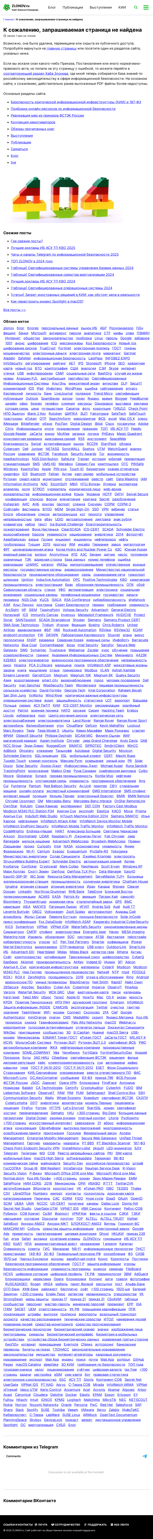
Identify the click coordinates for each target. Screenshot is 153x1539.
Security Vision (15, 1173)
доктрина (44, 605)
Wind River (54, 695)
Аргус (61, 1385)
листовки (85, 937)
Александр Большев (84, 831)
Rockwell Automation (79, 630)
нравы (8, 378)
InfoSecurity (13, 363)
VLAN (104, 670)
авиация (89, 897)
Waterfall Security (32, 992)
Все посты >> (14, 310)
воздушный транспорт (118, 1314)
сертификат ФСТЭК (117, 1098)
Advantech (99, 610)
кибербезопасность (109, 600)
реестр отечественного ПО (109, 1073)
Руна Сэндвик (85, 771)
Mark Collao (69, 866)
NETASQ (52, 449)
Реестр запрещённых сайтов (81, 1153)
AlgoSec (27, 987)
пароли (75, 333)
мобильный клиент (85, 756)
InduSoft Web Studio (41, 816)
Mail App (52, 1359)
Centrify (71, 1088)
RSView (105, 630)
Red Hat (106, 1405)
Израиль (35, 937)
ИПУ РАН (62, 1002)
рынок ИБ (89, 328)
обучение (119, 650)
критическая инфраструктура (53, 967)
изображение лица (127, 1329)
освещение (94, 761)
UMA (30, 1203)
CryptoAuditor (92, 1088)
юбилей (115, 459)
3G (68, 1032)
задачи (25, 1375)
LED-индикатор (119, 1148)
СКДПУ (142, 1098)
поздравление (68, 429)
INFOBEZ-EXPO (117, 358)
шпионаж (11, 580)
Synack (41, 776)
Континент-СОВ (109, 1380)
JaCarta (35, 434)
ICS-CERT (91, 529)
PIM (70, 1093)
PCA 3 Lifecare (40, 665)
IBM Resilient (50, 1168)
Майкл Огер (61, 771)
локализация (14, 1314)
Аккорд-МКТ (57, 1224)
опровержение (72, 1073)
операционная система (22, 700)
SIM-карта (123, 1153)
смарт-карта (29, 479)
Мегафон (66, 464)
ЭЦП (84, 414)
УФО (61, 590)
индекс (67, 1359)
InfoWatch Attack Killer (59, 821)
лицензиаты (124, 1103)
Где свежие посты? (27, 241)
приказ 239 (136, 1234)
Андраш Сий (125, 912)
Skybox (35, 1420)
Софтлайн (11, 509)
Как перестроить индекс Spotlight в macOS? (47, 301)
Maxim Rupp (125, 756)
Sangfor (107, 645)
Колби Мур (104, 776)
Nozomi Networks (44, 1405)
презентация (134, 459)
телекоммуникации (19, 897)
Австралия (115, 937)
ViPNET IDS (69, 1208)
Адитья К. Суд (14, 967)
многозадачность (117, 1128)
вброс (109, 1123)
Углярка (109, 484)
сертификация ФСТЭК (89, 1058)
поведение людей (17, 1324)
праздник (90, 429)
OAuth (123, 1198)
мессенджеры (71, 343)
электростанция (48, 585)
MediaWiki (81, 1017)
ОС (23, 1425)
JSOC (35, 1083)
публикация (13, 398)
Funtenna (18, 786)
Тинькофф (64, 751)
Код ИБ (142, 1017)
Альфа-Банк (135, 1284)
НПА (28, 1244)
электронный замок (112, 1229)
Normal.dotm (13, 1178)
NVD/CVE (123, 615)
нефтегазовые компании (80, 1047)
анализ (135, 449)
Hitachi (21, 1400)
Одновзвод (104, 403)
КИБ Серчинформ (42, 1073)
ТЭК (28, 559)
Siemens (94, 620)
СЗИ (102, 368)
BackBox (44, 987)
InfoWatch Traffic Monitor (127, 826)
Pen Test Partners (74, 942)
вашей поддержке (84, 1530)
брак (69, 585)
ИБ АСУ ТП (119, 429)
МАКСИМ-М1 (14, 1229)
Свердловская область (22, 590)
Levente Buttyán (16, 912)
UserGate (10, 1385)
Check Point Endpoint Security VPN (31, 1148)
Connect (74, 1012)
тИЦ (70, 1113)
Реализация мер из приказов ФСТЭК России (47, 115)
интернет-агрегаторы (75, 1354)
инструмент (97, 439)
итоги (49, 429)
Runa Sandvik (136, 766)
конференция (16, 499)
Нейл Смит (134, 982)
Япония (118, 886)
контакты (73, 1193)
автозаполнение (79, 519)
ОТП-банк (11, 1289)
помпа (79, 665)
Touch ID (76, 469)
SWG (24, 650)
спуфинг (46, 932)
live (13, 162)
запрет (87, 1420)
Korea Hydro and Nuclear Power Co (84, 549)
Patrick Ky (71, 897)
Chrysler (73, 741)
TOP (79, 1219)
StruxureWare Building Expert (26, 861)
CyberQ (138, 957)
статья (133, 509)
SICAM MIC (84, 736)
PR (130, 761)
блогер (33, 328)
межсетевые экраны (131, 665)
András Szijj (101, 907)
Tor (101, 454)
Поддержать (97, 1524)
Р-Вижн (35, 1173)
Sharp (8, 1410)
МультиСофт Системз (33, 1042)
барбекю (10, 962)
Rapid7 (116, 982)
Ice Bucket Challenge (66, 524)
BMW (121, 796)
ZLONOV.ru (25, 7)
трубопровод (14, 544)
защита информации (104, 1264)
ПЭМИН (143, 333)
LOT (108, 700)
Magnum (61, 675)
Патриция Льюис (63, 907)
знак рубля (122, 519)
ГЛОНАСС (61, 1349)
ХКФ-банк (30, 1289)
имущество (45, 1354)
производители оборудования (54, 575)
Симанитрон (13, 932)
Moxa (128, 811)
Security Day (73, 1163)
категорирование (17, 1198)
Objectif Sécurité (29, 736)
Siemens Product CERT (122, 620)
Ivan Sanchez (29, 685)
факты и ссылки (103, 1214)
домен (109, 1108)
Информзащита (29, 429)
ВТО (38, 368)
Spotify (32, 1410)
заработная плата (80, 1259)
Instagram (11, 504)
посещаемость (60, 977)
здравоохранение (78, 570)
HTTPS (54, 1108)
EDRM (67, 1198)
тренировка (72, 670)
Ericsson (124, 1395)
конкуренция (25, 1128)
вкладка (40, 1239)
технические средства (82, 1319)
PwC (93, 1405)
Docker (71, 1395)
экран (121, 997)
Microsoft (38, 333)
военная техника (44, 710)
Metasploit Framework (95, 615)
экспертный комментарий (67, 791)
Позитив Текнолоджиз (33, 1002)
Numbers (40, 1193)
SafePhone (12, 1183)
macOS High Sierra (49, 1158)
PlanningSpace (15, 1420)
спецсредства (125, 1294)
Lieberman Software (19, 1093)
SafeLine (68, 459)
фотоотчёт (134, 534)
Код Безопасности (101, 343)
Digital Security (104, 751)
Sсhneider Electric (66, 861)
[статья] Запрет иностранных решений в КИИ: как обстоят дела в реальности (75, 295)
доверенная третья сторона (125, 1339)
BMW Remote (138, 796)
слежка (79, 504)
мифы (118, 333)
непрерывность (134, 660)
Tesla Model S (48, 731)
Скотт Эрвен (38, 871)
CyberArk (113, 1088)
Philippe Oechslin (58, 736)
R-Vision (129, 1168)
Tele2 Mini (30, 997)
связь (86, 575)
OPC (76, 580)
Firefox (27, 1108)
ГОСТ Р (78, 1264)
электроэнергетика (54, 720)
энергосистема (67, 932)
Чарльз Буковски (34, 1259)
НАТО (65, 710)
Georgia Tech (74, 690)
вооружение (38, 771)
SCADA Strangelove (54, 620)
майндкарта (50, 1163)
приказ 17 (59, 1299)
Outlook (32, 398)
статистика (93, 700)
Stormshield (27, 836)
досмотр (10, 1319)
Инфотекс (54, 388)
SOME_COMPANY (36, 1053)
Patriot (23, 710)
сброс (46, 997)
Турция (34, 544)
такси (116, 992)
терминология (109, 1274)
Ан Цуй (85, 786)
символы (36, 1334)
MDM (59, 509)
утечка (8, 373)
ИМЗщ (62, 564)
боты (26, 1058)
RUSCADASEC (16, 1284)
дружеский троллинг (90, 1002)
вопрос (41, 554)
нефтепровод (105, 539)
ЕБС (62, 1380)
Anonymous (58, 554)
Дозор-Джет (51, 766)
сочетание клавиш (65, 1239)
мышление (38, 670)
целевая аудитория (80, 1234)
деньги (132, 595)
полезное (83, 393)
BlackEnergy (80, 982)
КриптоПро (30, 469)
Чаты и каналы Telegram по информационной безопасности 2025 (65, 254)
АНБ (35, 504)
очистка (117, 1007)
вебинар (118, 509)
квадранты (52, 1143)
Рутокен (10, 479)
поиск (81, 1359)
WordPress (73, 388)
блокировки (76, 1279)
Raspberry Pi (62, 836)
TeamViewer (31, 1012)
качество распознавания (41, 1319)
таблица (131, 1299)
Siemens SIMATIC (124, 816)
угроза (44, 942)
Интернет (13, 338)
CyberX (108, 967)
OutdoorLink (116, 947)
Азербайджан (14, 539)
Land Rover (82, 720)
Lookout (133, 725)
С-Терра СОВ (79, 1385)
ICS (25, 615)
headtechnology (16, 459)
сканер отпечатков (123, 469)
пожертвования (16, 529)
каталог (47, 564)
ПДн (139, 328)
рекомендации (107, 705)
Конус (103, 1259)
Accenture (72, 1390)
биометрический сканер (74, 1329)
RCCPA (92, 444)
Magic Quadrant (129, 434)
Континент (112, 1208)
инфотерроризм (40, 373)
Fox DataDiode (50, 922)
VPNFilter (79, 1214)
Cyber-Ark (62, 987)
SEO (121, 363)
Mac (100, 997)
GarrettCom (41, 675)
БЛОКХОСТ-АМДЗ (86, 1224)
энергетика (103, 534)
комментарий (14, 388)
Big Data (109, 1113)
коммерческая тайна (20, 1163)
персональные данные (59, 328)
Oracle (66, 1405)
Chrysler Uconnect (20, 801)
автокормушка (65, 514)
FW (40, 635)
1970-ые (10, 1259)
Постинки (140, 1259)
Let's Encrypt (73, 1108)
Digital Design (81, 424)
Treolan (83, 459)
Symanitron (25, 927)
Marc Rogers (13, 731)
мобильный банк (17, 1158)
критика (89, 499)
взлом (67, 398)
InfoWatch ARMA (120, 1385)
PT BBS (88, 1143)
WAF (126, 736)
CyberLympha (16, 1103)
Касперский (13, 393)
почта (93, 1359)
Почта (42, 1524)
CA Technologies (49, 1088)
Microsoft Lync (15, 1078)
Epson (110, 1395)
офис (24, 403)
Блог (52, 7)
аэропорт (122, 700)
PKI (110, 1153)
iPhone (109, 363)
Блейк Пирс (55, 1294)
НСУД (8, 1274)
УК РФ (74, 1309)
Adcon (130, 962)
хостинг (9, 1113)
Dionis (88, 1380)
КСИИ (138, 630)
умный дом (115, 761)
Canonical (23, 1395)
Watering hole (14, 937)
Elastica (103, 811)
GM (40, 801)
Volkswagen (53, 912)
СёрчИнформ (50, 1128)
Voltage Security (75, 610)
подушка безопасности (98, 917)
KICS (9, 927)
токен (80, 398)
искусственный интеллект (50, 1123)
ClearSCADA (71, 529)
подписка (68, 1314)
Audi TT (129, 907)
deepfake (51, 1364)
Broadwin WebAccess (108, 841)
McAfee (63, 434)
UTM (101, 449)
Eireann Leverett (16, 675)
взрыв (34, 539)
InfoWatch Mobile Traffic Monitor (77, 826)
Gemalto (57, 1113)
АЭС (118, 549)
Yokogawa (119, 851)
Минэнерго (124, 655)
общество (32, 338)
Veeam (73, 1410)
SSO (95, 509)
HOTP (107, 494)
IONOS (46, 1400)
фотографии (140, 1279)
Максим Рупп (71, 761)
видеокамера (46, 947)
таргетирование (49, 1234)
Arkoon (9, 836)
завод (116, 544)
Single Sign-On (77, 509)
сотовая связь (16, 409)
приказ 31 (96, 1299)
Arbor (142, 1390)
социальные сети (80, 373)
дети (109, 1279)
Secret (104, 499)
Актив (67, 474)
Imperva (98, 987)
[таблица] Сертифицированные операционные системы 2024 (61, 288)
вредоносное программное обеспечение (85, 660)
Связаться (19, 149)
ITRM (7, 1309)
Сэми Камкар (46, 806)
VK (79, 1188)
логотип (66, 1219)
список (44, 514)
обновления (55, 937)
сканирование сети (109, 575)
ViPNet (42, 927)
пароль (112, 338)
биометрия (95, 469)
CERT (108, 756)
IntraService (72, 1168)
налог (39, 1369)
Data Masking (127, 479)
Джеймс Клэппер (97, 856)
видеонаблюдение (76, 680)
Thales (136, 1188)
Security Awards (83, 454)
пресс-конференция (19, 922)
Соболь (33, 1229)
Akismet (27, 962)
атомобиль (12, 917)
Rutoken (55, 414)
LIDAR (44, 836)
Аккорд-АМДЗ (32, 1224)
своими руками (62, 1118)
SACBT (20, 1309)
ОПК (130, 585)
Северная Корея (70, 640)
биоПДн (11, 1344)
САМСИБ (60, 1007)
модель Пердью (98, 1103)
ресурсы (85, 403)
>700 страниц (14, 1123)
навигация (11, 907)
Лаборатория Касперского (83, 635)
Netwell (103, 972)
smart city (50, 680)
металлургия (134, 544)
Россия (9, 454)
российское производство (108, 1163)
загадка (78, 434)
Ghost (104, 1234)
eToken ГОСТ (91, 1037)
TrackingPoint (14, 771)
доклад (48, 504)
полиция (40, 796)
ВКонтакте (41, 1188)
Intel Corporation (101, 690)
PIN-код (60, 469)
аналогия (88, 368)
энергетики (49, 1103)
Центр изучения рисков (68, 715)
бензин (95, 554)
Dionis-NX (130, 1203)
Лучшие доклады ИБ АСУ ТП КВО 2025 (43, 248)
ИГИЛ (84, 907)
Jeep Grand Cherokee (100, 741)
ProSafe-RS (99, 851)
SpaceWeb (118, 439)
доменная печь (61, 902)
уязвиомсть (79, 781)
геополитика (13, 640)
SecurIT (136, 383)
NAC (44, 484)
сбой (141, 585)
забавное (141, 338)
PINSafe (137, 464)
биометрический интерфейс (70, 1334)
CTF (107, 333)
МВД (74, 484)
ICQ (54, 343)
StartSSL (94, 1108)
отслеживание (77, 479)
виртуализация (40, 1425)
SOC (70, 937)
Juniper (37, 449)
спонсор (36, 499)
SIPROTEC (93, 746)
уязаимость (112, 846)
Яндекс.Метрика (119, 1017)
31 (99, 1123)
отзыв (55, 670)
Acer (86, 1390)
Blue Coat (29, 645)
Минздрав (61, 1249)
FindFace (109, 1083)
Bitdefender (30, 424)
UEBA (19, 1203)
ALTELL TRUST (112, 1219)
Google (126, 338)
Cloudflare (74, 725)
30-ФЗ (49, 1254)
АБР (103, 328)
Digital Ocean (36, 1118)
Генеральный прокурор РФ (79, 1254)
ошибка (91, 388)
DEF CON (92, 806)
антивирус (57, 333)
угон (60, 725)
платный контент (92, 1118)
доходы (57, 1259)
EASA (56, 897)
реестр (97, 479)
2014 (120, 534)
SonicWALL (71, 449)
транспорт (136, 575)
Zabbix (114, 1410)
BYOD (47, 509)
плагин (54, 1017)
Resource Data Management (70, 876)
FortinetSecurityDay (116, 1053)
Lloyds (8, 715)
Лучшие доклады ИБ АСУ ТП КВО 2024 (43, 281)
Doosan (9, 892)
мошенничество (16, 353)
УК (141, 1294)
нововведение (14, 1359)
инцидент (63, 539)
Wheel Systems (69, 1098)
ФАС (137, 1073)
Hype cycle (94, 1198)
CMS (67, 1017)
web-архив (112, 489)
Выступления (101, 7)
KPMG (59, 1400)
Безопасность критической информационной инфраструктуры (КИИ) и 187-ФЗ (76, 102)
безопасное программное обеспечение (37, 1264)
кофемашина (117, 942)
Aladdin (9, 358)
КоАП (17, 1244)
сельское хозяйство (20, 690)
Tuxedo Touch (14, 761)
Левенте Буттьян (62, 917)
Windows (10, 469)
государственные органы (41, 570)
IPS (80, 363)
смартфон (11, 474)
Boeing (94, 625)
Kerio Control (50, 1390)
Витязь (109, 1224)
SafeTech (118, 414)
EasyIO (129, 871)
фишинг (9, 333)
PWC (142, 1042)
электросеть (124, 856)
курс (105, 650)
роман (84, 1178)
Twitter (102, 1007)
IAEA (26, 907)
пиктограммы (14, 1334)
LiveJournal (63, 393)
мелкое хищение (36, 841)
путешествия (52, 409)
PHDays (108, 434)
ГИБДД (119, 409)
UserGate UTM (45, 1208)
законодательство (58, 338)
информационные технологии (108, 1249)
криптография (56, 368)
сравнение (26, 454)
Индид (109, 962)
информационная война (51, 494)
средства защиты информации (68, 1229)
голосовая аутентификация (50, 1027)
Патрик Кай (108, 897)
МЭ (42, 1153)
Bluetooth (38, 474)
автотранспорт (100, 912)
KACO (116, 811)
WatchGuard (117, 449)
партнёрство (78, 378)
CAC (56, 1198)
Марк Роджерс (117, 731)
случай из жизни (128, 373)
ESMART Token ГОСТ (60, 1037)
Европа (38, 534)
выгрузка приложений (82, 1128)
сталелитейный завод (94, 902)
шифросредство (115, 957)
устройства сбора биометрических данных (63, 1339)
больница (135, 876)
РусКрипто (130, 1118)
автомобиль (13, 725)
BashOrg (105, 373)
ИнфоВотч (121, 640)
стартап (138, 731)
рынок (79, 444)
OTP (43, 419)
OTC (124, 464)
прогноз (59, 544)
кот (82, 514)
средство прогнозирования (98, 1324)
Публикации (73, 7)
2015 (46, 544)
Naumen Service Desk (102, 1168)
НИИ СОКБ (32, 1183)
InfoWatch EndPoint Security (26, 826)
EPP (130, 1304)
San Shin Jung (14, 695)
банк (48, 393)
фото (86, 409)
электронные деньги (50, 353)
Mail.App (107, 1359)
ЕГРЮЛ (38, 489)
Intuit (34, 1400)
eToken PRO (93, 1188)
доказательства (16, 494)
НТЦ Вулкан (90, 484)
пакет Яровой (82, 1284)
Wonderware (86, 685)
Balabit (27, 1088)
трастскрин (12, 419)
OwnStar (10, 806)
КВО (123, 580)
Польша (9, 705)
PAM (61, 1093)
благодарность (15, 444)
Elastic (85, 1395)
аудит (49, 700)
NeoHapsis (89, 866)
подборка (84, 338)
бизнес (36, 403)
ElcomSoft (59, 484)
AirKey (79, 962)
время (107, 398)
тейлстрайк (136, 937)
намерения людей (131, 1319)
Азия (7, 680)
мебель (61, 1284)
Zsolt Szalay (75, 912)
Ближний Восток (119, 892)
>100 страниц (102, 1289)
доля (26, 489)
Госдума (74, 1133)
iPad (40, 388)
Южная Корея (135, 549)
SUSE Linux (71, 1415)
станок (50, 590)
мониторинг (52, 479)
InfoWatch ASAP (78, 922)
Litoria (113, 1118)
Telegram (10, 1153)
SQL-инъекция (46, 756)
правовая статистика (110, 1375)
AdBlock (9, 751)
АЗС (83, 554)
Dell (25, 449)
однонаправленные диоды (125, 927)
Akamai (113, 1390)
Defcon (91, 725)
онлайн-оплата (31, 791)
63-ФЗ (87, 1078)
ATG (74, 554)
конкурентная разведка (22, 439)
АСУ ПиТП (42, 705)
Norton (21, 1405)
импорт (56, 1193)
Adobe (143, 424)
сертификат (126, 1108)
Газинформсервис (54, 1022)
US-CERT (57, 1203)
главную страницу (62, 48)
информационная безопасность (60, 358)
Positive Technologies (100, 580)
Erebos (132, 710)
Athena (122, 952)
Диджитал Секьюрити (126, 1027)
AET (72, 363)
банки (23, 333)
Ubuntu (68, 731)
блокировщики (17, 1279)
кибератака (25, 715)
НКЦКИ (118, 1234)
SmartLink (137, 947)
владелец (11, 489)
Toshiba (58, 1410)
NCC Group (12, 746)
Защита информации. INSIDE (26, 1007)
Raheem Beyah (130, 690)
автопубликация (16, 1188)
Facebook (60, 454)
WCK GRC (56, 992)
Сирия (93, 710)
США (74, 368)
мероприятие (85, 419)
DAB (143, 741)
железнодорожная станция (25, 881)
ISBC (110, 1188)
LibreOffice (21, 1193)
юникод (99, 1269)
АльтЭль (59, 383)
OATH (119, 494)
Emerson (117, 1002)
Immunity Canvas (44, 615)
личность (33, 393)
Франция (78, 625)
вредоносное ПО (19, 982)
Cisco (109, 424)
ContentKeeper (52, 645)
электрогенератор (34, 660)
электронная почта (85, 353)
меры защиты (37, 1299)
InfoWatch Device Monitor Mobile (106, 821)
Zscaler (93, 650)
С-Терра (36, 1415)
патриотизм (13, 1118)
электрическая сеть (106, 715)
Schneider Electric (130, 529)
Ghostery (26, 751)
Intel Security (88, 645)
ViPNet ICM (59, 927)
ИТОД (109, 1319)
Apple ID (73, 997)
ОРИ (81, 1183)
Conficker (29, 866)
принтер (100, 786)
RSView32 (122, 630)
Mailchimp (92, 1400)
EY (136, 1395)
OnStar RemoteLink (129, 801)
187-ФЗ (139, 1143)
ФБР (47, 630)
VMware (87, 1410)
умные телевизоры (51, 982)
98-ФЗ (119, 1158)
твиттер (133, 1007)
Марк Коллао (14, 871)
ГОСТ (116, 348)
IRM (72, 544)
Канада (104, 886)
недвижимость (98, 1294)
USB (20, 373)
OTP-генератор (72, 947)
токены (130, 348)
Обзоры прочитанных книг (32, 129)
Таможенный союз (84, 957)
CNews (86, 1344)
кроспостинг (63, 1188)
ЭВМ (127, 1274)
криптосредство (28, 957)
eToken (31, 419)
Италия (63, 625)
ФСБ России (126, 1078)
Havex (114, 932)
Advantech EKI (22, 952)
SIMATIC (75, 746)
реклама (141, 403)
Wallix (49, 1098)
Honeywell (11, 615)
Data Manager (110, 871)
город (98, 680)
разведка (46, 640)
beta (38, 519)
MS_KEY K (138, 1037)
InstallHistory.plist (76, 1148)
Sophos (88, 449)
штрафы (34, 1314)
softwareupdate (79, 1158)
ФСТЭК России (15, 1083)
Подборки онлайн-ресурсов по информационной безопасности (63, 109)
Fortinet (64, 348)
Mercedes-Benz (58, 801)
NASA (68, 846)
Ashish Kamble (123, 670)
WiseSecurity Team (58, 685)
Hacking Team (113, 710)
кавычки (10, 1068)
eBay (48, 519)
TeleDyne (94, 892)
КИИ (122, 7)
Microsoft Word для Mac (116, 1173)
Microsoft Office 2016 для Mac (69, 1173)
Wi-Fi (30, 851)
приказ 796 (104, 1078)
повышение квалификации (104, 1309)
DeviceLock (53, 1420)
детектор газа (102, 952)
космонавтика (87, 846)
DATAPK (52, 635)
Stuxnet (114, 635)
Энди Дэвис (34, 746)
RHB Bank (77, 892)
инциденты (83, 539)
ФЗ (130, 1254)
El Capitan (82, 1032)
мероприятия (14, 1027)
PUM (80, 1093)
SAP (138, 1405)
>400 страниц (65, 1178)
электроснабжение (19, 720)
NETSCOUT (138, 1400)
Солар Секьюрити (65, 856)
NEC (122, 1400)
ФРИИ (8, 736)
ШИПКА (71, 414)
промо (29, 846)
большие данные (132, 1113)
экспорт (36, 1359)
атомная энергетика (67, 886)
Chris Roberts (113, 625)
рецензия (117, 1058)
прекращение (50, 1344)
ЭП (120, 962)
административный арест (56, 1244)
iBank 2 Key (36, 414)
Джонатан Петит (88, 836)
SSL (64, 756)
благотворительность (104, 524)
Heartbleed (46, 952)
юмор (49, 434)
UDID (59, 519)
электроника (107, 590)
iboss (71, 645)
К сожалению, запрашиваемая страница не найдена (72, 30)
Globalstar (24, 776)
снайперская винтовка (117, 771)
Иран (91, 886)
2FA (106, 1012)
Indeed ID (94, 962)
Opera (58, 1279)
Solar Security (27, 766)
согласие (31, 1219)
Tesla (30, 731)
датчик (109, 554)
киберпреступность (19, 942)
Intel (57, 846)
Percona (80, 1405)
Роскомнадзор (121, 328)
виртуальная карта (93, 992)
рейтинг (59, 363)
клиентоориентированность (71, 1063)
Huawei (98, 1032)
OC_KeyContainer (44, 1078)
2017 (34, 1103)
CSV (6, 1193)
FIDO (79, 1198)
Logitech (74, 1400)
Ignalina (11, 886)
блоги (8, 514)
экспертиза (128, 484)
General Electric (123, 610)
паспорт (63, 504)
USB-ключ (95, 947)
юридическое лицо (85, 489)
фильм (132, 1058)
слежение (45, 751)
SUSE (45, 1410)
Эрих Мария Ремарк (109, 1178)
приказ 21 (78, 1299)
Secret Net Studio (17, 1208)
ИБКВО (94, 1183)
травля (121, 1279)
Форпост (62, 1214)
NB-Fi (76, 1249)
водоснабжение (16, 534)
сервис (25, 705)
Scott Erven (110, 866)
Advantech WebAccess (71, 841)
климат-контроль (43, 761)
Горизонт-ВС (128, 1224)
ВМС (128, 902)
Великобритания (40, 725)
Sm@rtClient (114, 746)
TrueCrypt (48, 348)
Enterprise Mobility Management (53, 1138)
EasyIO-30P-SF (15, 876)
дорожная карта (120, 1193)
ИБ (5, 952)
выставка (123, 403)
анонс (20, 343)
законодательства (18, 1354)
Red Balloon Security (60, 786)
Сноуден (95, 504)
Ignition (27, 580)
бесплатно (69, 1289)
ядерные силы (98, 640)
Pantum (35, 786)
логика (93, 434)
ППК (132, 1309)
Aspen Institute (52, 741)
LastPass (95, 358)
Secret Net (133, 1380)
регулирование (37, 363)
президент (115, 1304)
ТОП (104, 429)
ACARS (43, 897)
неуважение (90, 1244)
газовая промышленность (71, 776)
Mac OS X (127, 419)
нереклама (42, 1279)
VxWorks (36, 695)
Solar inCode (130, 917)
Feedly (136, 429)
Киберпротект (15, 1415)
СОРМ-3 (124, 504)
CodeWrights (13, 831)
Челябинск (71, 1053)
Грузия (47, 539)
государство (113, 595)
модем (58, 1012)
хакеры (92, 1203)
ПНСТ (140, 1249)
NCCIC (42, 1203)
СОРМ (109, 504)
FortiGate (90, 1053)
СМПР (32, 932)
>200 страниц (31, 1294)
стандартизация (16, 464)
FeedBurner (139, 398)
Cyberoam (11, 449)
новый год (23, 368)
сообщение (69, 1078)
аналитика (92, 333)
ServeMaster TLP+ (109, 876)
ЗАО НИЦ (41, 1058)
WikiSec (9, 1032)
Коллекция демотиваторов (33, 122)
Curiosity (44, 846)
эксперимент (71, 806)
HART (59, 831)
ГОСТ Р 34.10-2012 (46, 1068)
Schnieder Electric (17, 756)
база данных (75, 559)
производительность (53, 962)
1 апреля (110, 1244)
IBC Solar (37, 876)
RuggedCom (56, 746)
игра (15, 1239)
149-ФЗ (35, 1254)
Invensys (68, 615)
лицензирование (60, 1369)
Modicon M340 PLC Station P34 (28, 811)
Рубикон (10, 1214)
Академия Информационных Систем (82, 655)
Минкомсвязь (28, 1037)
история (99, 459)
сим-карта (73, 1375)
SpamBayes (50, 398)
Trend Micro (103, 393)
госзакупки (126, 424)
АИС (25, 504)
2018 (48, 1183)
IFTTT (108, 1183)
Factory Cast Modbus (120, 806)
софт (84, 1289)
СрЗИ (47, 1214)
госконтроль (94, 1193)
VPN (105, 509)
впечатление (70, 499)
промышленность (65, 881)
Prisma (140, 811)
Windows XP (132, 866)
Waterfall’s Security (86, 927)
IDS (25, 474)
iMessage (10, 424)
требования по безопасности (101, 1364)
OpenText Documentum (119, 1415)
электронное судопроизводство (30, 1380)
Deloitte (56, 1395)
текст (42, 524)
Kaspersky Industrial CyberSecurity (121, 922)
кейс (42, 1063)
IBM (139, 1088)
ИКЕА (48, 1284)
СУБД (60, 1425)
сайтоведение (111, 388)
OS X (110, 997)
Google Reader (15, 434)
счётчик (83, 1369)
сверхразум (85, 1123)
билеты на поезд (36, 1349)
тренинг (42, 655)
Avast (7, 1395)
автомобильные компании (25, 1047)
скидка (30, 1022)
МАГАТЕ (39, 907)
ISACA (56, 600)
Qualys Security (128, 675)
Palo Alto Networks (86, 1022)
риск (7, 665)
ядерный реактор (17, 554)
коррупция (102, 409)
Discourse (49, 1219)
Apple (46, 469)
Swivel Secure (137, 494)
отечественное (118, 564)
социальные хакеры (41, 595)
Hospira (20, 665)
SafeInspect (95, 1093)
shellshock (137, 600)
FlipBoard (133, 1269)
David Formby (51, 690)
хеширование (80, 534)
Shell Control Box (121, 1093)
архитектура (72, 1103)
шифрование (37, 343)
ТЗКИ (135, 1214)
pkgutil (98, 1148)
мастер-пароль (57, 1304)
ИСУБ (8, 1042)
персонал (34, 1304)
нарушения (12, 1219)
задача (9, 670)
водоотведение (26, 680)
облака (125, 444)
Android (142, 977)
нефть (123, 539)
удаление (11, 1012)
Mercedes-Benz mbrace (93, 801)
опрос (143, 419)
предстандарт (14, 1254)
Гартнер (33, 1143)
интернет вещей (16, 796)
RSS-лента (121, 1524)
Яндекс (93, 398)
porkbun (123, 1359)
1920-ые (123, 1289)
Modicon (124, 967)
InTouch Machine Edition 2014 (84, 816)
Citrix (9, 429)
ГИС (46, 1249)
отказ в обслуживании (105, 977)
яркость (136, 997)
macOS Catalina (28, 1364)
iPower (136, 942)
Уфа (56, 1053)
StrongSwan (13, 1299)
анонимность (118, 454)
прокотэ (95, 514)
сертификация (127, 393)
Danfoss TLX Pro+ (81, 871)
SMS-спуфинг (135, 791)
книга (21, 670)
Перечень (42, 1198)
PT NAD (47, 1385)
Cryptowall (48, 866)
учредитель (56, 489)
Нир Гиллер (32, 972)
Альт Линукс (23, 605)
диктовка (103, 519)
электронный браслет (95, 796)
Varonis (9, 992)
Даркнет (49, 1083)
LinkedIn (25, 892)
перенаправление (33, 1113)
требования (116, 605)
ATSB (100, 937)
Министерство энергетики (25, 856)
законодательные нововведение (98, 1349)
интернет (128, 368)
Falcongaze (99, 414)
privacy (131, 388)
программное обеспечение (114, 781)
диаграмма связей (60, 439)
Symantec (38, 650)
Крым (79, 494)
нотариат (28, 1344)
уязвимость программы (71, 1269)
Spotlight (10, 1425)
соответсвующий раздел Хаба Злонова (35, 73)
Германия (100, 544)
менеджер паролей (88, 1304)
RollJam (26, 806)
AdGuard (141, 1274)
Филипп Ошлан (108, 736)
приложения (53, 1133)
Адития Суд (66, 811)
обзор (47, 424)
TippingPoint (50, 610)
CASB (139, 1254)
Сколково (92, 1012)
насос (122, 554)
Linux (99, 338)
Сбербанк (60, 1058)
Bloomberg (12, 902)
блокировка (89, 1083)
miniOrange (37, 1017)
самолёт (128, 897)
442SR (141, 655)
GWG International (106, 791)
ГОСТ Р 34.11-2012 (78, 1068)
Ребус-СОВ (133, 1208)
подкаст (72, 1420)
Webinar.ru (127, 1022)
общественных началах (59, 1530)
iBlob (99, 424)
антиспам (110, 383)
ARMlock (90, 1415)
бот (87, 1375)
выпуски (51, 1314)
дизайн (11, 403)
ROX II (20, 977)
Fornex (41, 1108)
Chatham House (135, 881)
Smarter (98, 942)
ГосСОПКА (12, 1168)
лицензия (11, 1108)
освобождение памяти (22, 1133)
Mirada (98, 1385)
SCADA (107, 529)
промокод (13, 1022)
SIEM (33, 610)
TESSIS (122, 1188)
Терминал (102, 1158)
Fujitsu (8, 1400)
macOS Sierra (117, 1032)
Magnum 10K (81, 675)
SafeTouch (137, 414)
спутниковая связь (50, 781)
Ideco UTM (29, 1390)
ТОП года (135, 1364)
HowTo (88, 997)
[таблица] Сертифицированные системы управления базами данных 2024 (72, 268)
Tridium (48, 625)
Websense (76, 650)
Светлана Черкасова (120, 831)
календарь (132, 992)
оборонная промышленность (100, 585)
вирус (139, 635)
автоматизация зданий (102, 861)
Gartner (130, 353)
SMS (36, 464)
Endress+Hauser (39, 831)
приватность (22, 1234)
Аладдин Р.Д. (27, 378)
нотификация (55, 957)
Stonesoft (94, 363)
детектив (75, 1294)
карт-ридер (84, 474)
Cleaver (133, 886)
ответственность (53, 1309)
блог (20, 328)
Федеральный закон (100, 1133)
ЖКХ (53, 1047)
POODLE (139, 972)
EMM (133, 1178)
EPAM (97, 1395)
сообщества (13, 1304)
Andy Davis (129, 741)
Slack (19, 1410)
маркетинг (112, 353)
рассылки (104, 1284)
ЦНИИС (32, 564)
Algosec (128, 1390)
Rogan (35, 1284)
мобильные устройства (115, 474)
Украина (93, 494)
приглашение (29, 1032)
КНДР (31, 640)
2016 (79, 977)
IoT (55, 942)
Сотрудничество (67, 1524)
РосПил (61, 424)
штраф (137, 1163)
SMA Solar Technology (21, 625)
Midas (62, 952)
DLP (124, 383)
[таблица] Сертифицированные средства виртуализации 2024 (62, 275)
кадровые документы (113, 1354)
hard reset (11, 997)
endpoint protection (19, 635)
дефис (133, 1063)
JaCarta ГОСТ (115, 1037)
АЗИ (6, 605)
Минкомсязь (65, 1183)
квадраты (71, 1143)
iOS (31, 388)
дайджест (49, 1289)
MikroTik (109, 1400)
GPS (118, 902)
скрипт (97, 1017)
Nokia (8, 1405)
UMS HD (49, 464)
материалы (90, 967)
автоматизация (80, 590)
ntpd (125, 972)
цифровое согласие (32, 1274)
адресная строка (48, 559)
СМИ (60, 373)
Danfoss (58, 871)
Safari (26, 1239)
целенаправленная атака (33, 549)
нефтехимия (28, 821)
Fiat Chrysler (114, 836)
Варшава (140, 700)
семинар (116, 1269)
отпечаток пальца (90, 1027)
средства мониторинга (54, 1324)
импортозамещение (86, 564)
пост (119, 1284)
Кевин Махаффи (89, 731)
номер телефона (101, 559)
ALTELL (91, 1219)
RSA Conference (77, 600)
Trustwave (57, 650)
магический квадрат (20, 741)
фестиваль (31, 509)
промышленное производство (69, 972)
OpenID (137, 1198)
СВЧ (113, 786)
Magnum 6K (103, 675)
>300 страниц (88, 1113)
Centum (43, 851)
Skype (113, 368)
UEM (32, 1309)
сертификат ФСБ (122, 1042)
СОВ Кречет (30, 1214)
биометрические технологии (27, 1329)
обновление (25, 514)
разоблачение (123, 499)
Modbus (91, 670)
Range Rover (104, 720)
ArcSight (12, 610)
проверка (11, 600)
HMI (57, 630)
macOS (110, 1022)
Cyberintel (81, 987)
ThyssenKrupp (35, 902)
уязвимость (139, 605)
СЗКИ (123, 1214)
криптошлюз (108, 464)
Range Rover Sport (132, 720)
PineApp (131, 987)
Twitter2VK (124, 1183)
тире (24, 1068)
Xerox (101, 1410)
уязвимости (57, 534)
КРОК (8, 1002)
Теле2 (59, 997)
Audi (116, 907)
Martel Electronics (17, 947)
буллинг (95, 1279)
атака (127, 635)
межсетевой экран (84, 383)
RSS (81, 439)
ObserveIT (46, 1093)
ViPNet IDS (29, 1385)
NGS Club (29, 600)
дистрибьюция (53, 378)
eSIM (58, 1375)
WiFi (47, 1012)
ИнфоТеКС (130, 1410)
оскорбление (114, 1254)
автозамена (115, 1063)
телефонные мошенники (80, 595)
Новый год (127, 343)
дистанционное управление (118, 1420)
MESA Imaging (133, 932)
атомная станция (34, 886)
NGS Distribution (45, 459)
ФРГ (6, 549)
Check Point (138, 409)
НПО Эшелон (14, 414)
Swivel (36, 444)
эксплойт (86, 811)
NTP (115, 972)
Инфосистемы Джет (81, 766)
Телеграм (29, 1153)
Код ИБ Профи (39, 1178)
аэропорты (88, 1314)
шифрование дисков (20, 348)
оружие (79, 710)
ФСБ (102, 419)
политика (76, 1203)
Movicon (125, 751)
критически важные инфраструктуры (96, 695)
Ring (129, 977)
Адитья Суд (12, 816)
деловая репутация (19, 1063)
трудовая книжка (17, 1369)
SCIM (7, 1203)
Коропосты (120, 1259)
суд (100, 1063)
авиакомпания (29, 630)
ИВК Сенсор (91, 1208)
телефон (51, 403)
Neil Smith (100, 982)
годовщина (112, 1239)
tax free (130, 1369)
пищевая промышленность (121, 685)
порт (42, 715)
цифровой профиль (66, 1274)
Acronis (99, 1390)
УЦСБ (44, 600)
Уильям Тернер (61, 796)
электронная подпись (92, 348)
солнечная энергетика (101, 881)
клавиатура (12, 524)
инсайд (84, 544)
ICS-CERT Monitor (77, 705)
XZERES (9, 660)
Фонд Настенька (45, 529)
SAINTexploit (25, 620)
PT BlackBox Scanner (114, 1143)
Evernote (71, 1344)
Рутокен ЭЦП (65, 1042)
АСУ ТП (75, 1380)
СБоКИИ (114, 1299)
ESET (100, 1068)
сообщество (53, 1032)
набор (30, 524)
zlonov (8, 328)
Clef (114, 1012)
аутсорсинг (104, 1344)
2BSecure (10, 987)
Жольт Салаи (35, 917)
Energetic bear (94, 932)
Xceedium (91, 1098)
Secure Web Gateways (99, 1138)
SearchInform (60, 419)
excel (112, 419)
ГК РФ (90, 1274)
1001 (8, 343)
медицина (63, 665)
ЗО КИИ (67, 1364)
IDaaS (110, 1198)
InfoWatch (135, 1002)
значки (103, 1329)
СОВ (51, 1153)
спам (130, 333)
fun (6, 1239)
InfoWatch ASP (99, 665)
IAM (144, 479)
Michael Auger (112, 766)
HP (24, 610)
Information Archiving (20, 484)
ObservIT (114, 987)
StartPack (108, 444)
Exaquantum (77, 851)
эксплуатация (82, 1007)
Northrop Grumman (50, 892)
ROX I (7, 977)
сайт (109, 479)
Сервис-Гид (85, 464)
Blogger (121, 398)
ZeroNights (37, 977)
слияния (68, 403)
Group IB (31, 1168)
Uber (71, 992)
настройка (42, 1375)
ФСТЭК (43, 454)
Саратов (72, 409)
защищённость (68, 700)
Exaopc (58, 851)
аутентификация (57, 444)
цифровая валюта (107, 1369)
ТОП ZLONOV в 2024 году (32, 261)
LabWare (53, 1415)
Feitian (54, 474)
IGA (139, 1304)
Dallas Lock (110, 1203)
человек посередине (123, 680)
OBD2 (37, 912)
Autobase (82, 751)
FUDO (128, 1088)
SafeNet (24, 358)
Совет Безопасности (72, 605)
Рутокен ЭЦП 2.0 (92, 1042)
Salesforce (124, 1405)
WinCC (132, 746)
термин (98, 605)
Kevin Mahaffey (112, 725)
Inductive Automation (53, 580)
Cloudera (40, 1395)
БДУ (138, 1148)
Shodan (79, 620)
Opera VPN (68, 1083)
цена (35, 409)
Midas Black (79, 952)
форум (51, 499)
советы (34, 1249)
